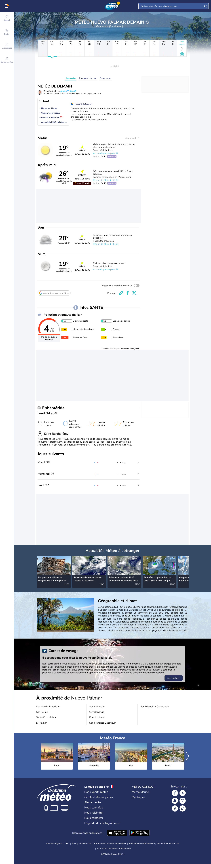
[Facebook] (175, 793)
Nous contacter (93, 818)
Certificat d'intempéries (98, 797)
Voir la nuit (131, 138)
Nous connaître (93, 807)
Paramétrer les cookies (168, 843)
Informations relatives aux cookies (110, 843)
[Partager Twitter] (134, 293)
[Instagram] (182, 801)
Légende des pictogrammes (101, 823)
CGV (74, 843)
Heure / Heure (87, 78)
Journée (71, 78)
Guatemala (46, 14)
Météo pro (138, 797)
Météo (38, 14)
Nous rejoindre (93, 812)
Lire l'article (173, 678)
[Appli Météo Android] (139, 833)
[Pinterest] (175, 808)
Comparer (105, 78)
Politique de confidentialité (142, 843)
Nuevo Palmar (77, 14)
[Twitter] (182, 793)
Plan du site (85, 843)
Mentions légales (54, 843)
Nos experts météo (96, 792)
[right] (186, 568)
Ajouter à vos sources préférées (56, 293)
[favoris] (147, 22)
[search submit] (206, 6)
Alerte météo (92, 802)
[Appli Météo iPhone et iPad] (117, 833)
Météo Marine (140, 792)
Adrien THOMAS (68, 91)
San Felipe (66, 14)
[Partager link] (121, 293)
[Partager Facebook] (128, 293)
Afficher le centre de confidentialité (114, 848)
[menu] (6, 6)
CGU (67, 843)
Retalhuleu (56, 14)
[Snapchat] (175, 801)
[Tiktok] (182, 808)
